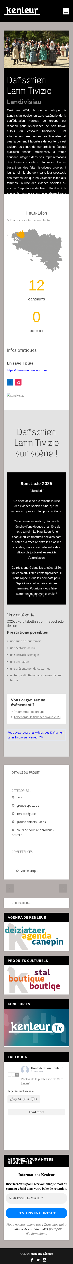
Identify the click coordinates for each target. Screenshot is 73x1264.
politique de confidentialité (29, 1229)
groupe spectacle (28, 805)
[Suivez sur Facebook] (10, 382)
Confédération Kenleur (46, 1068)
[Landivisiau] (16, 396)
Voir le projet (29, 871)
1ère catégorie (26, 814)
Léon (20, 797)
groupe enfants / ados (31, 822)
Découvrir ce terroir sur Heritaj (30, 220)
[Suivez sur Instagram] (18, 382)
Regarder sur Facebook (21, 1090)
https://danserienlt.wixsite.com (27, 370)
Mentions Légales (42, 1253)
